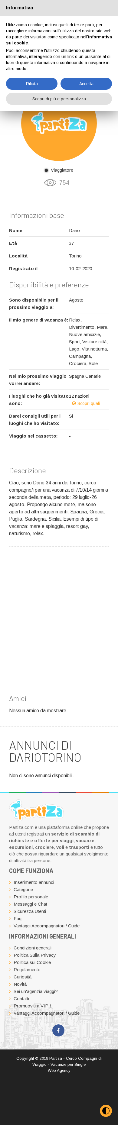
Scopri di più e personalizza (59, 98)
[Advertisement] (59, 615)
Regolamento (27, 969)
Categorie (23, 889)
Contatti (21, 998)
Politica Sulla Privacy (35, 955)
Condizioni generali (32, 947)
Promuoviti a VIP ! (32, 1005)
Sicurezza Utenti (30, 911)
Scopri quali (88, 403)
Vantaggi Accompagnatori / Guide (47, 925)
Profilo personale (31, 896)
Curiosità (22, 976)
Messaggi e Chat (30, 904)
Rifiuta (32, 83)
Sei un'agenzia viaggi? (36, 991)
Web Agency (59, 1070)
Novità (20, 984)
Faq (17, 918)
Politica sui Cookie (32, 962)
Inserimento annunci (34, 882)
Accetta (86, 83)
